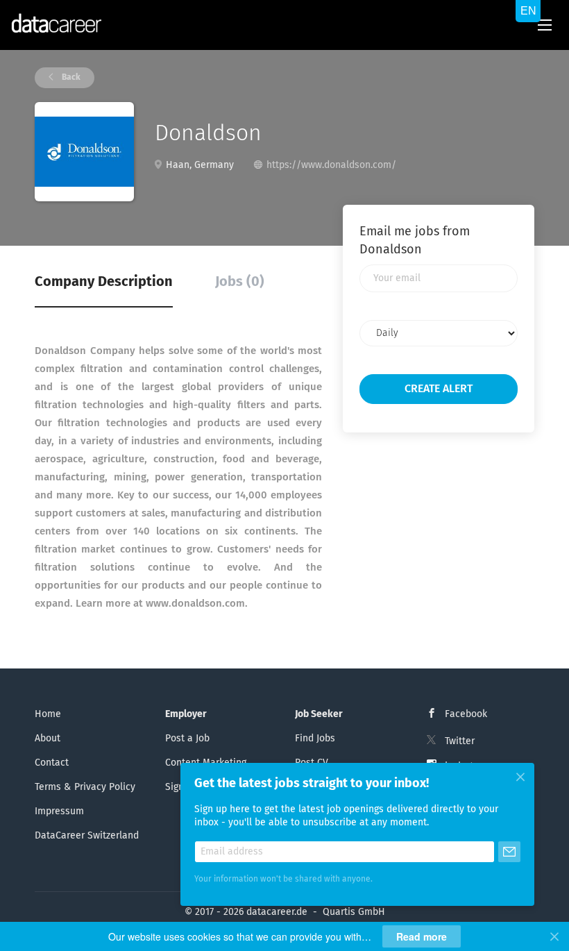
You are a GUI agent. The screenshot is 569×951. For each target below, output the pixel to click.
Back (70, 78)
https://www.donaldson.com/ (331, 165)
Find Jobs (315, 738)
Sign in (180, 787)
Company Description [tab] (104, 282)
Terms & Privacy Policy (85, 787)
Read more (421, 936)
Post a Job (187, 738)
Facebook (466, 714)
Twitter (460, 741)
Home (48, 714)
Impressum (59, 811)
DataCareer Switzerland (87, 836)
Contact (52, 763)
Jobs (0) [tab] (239, 282)
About (47, 738)
